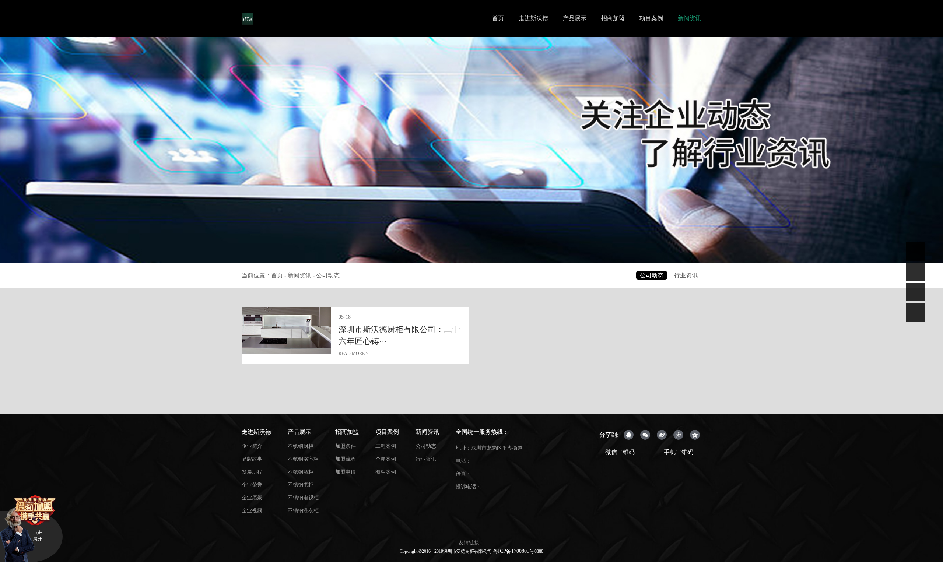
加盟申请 (345, 472)
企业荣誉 (252, 485)
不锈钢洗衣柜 (303, 510)
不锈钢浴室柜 (303, 459)
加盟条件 (345, 446)
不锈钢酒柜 (300, 472)
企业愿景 (252, 497)
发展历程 (252, 472)
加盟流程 (345, 459)
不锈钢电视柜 (303, 497)
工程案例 (385, 446)
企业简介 (252, 446)
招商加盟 (613, 18)
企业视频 (252, 510)
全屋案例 (385, 459)
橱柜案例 (385, 472)
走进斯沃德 (533, 18)
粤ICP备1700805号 (513, 551)
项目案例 (651, 18)
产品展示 (574, 18)
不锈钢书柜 (300, 485)
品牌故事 (252, 459)
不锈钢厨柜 (300, 446)
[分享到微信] (645, 434)
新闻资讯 (689, 18)
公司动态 (328, 275)
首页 (498, 18)
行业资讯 (686, 275)
